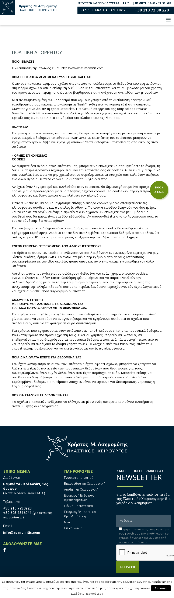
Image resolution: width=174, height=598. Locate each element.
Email (7, 526)
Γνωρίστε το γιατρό (78, 478)
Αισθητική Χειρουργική (81, 489)
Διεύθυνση (11, 478)
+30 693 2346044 (17, 513)
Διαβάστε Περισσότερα (87, 593)
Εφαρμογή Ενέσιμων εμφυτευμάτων (79, 498)
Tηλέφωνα (11, 502)
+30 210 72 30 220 (152, 10)
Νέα (67, 522)
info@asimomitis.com (21, 533)
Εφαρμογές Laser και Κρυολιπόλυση (80, 514)
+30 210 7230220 (17, 508)
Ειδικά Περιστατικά (78, 506)
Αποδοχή (161, 588)
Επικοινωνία (73, 528)
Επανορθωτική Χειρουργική (84, 484)
